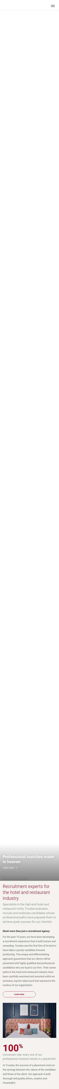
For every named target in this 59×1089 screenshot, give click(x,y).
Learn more (8, 867)
